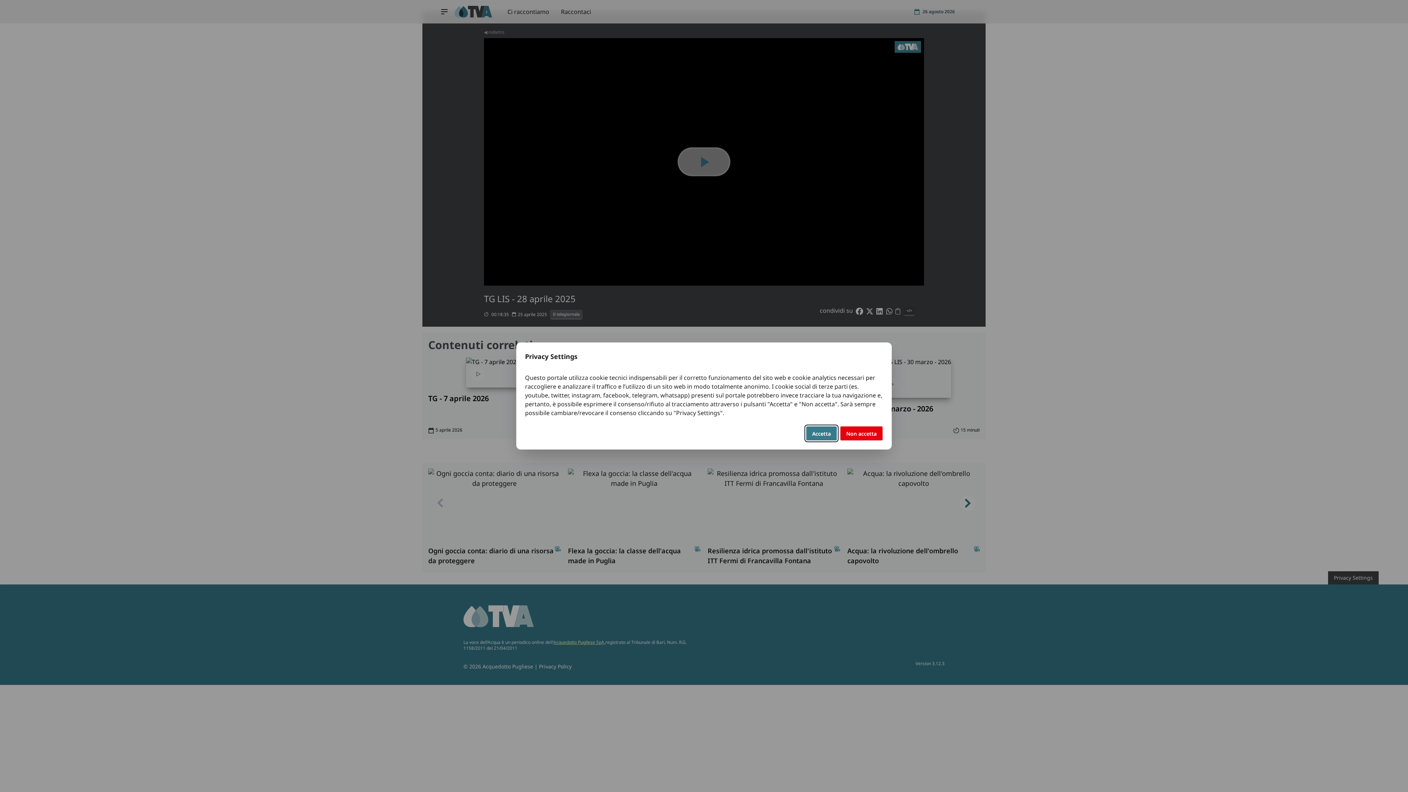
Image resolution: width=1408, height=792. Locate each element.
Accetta (821, 433)
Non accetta (861, 433)
